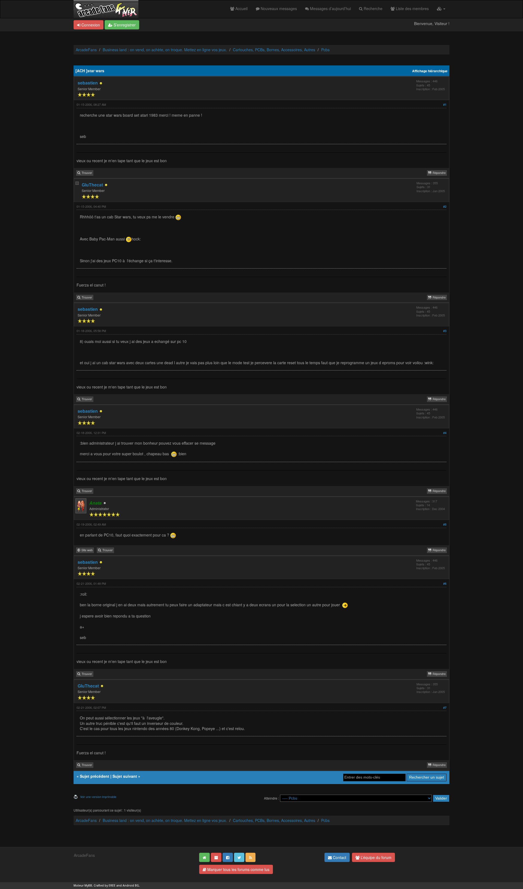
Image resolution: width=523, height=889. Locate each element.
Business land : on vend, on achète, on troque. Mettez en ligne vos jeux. (165, 49)
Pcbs (325, 49)
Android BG (131, 885)
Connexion (90, 25)
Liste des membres (412, 8)
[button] (441, 8)
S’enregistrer (124, 25)
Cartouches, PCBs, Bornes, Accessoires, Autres (274, 49)
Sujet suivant (124, 776)
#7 (444, 708)
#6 (444, 583)
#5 (444, 524)
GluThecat (92, 185)
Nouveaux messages (278, 8)
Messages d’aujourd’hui (330, 8)
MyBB (88, 885)
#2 (444, 206)
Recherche (372, 8)
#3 (444, 331)
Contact (339, 857)
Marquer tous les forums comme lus (237, 869)
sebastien (88, 83)
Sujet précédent (94, 776)
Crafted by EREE (104, 885)
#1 (444, 105)
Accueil (241, 8)
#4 (444, 433)
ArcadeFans (86, 49)
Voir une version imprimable (98, 796)
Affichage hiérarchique (430, 71)
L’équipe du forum (375, 857)
